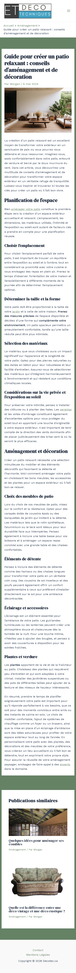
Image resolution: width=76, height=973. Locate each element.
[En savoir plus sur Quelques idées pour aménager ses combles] (38, 822)
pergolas (66, 409)
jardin (16, 311)
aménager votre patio (25, 209)
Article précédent (15, 782)
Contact (38, 950)
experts (65, 764)
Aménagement (17, 849)
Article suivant (62, 782)
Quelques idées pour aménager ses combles (36, 842)
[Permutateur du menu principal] (68, 11)
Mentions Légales (38, 954)
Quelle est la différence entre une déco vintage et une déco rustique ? (37, 909)
